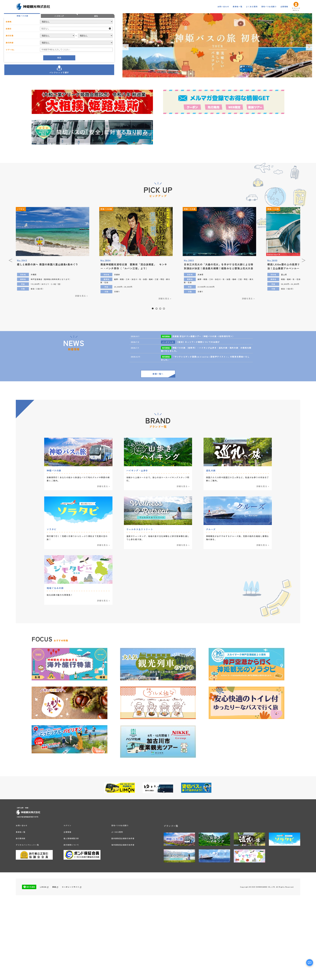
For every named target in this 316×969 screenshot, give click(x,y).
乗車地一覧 (237, 6)
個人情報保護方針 (71, 838)
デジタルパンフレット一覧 (27, 845)
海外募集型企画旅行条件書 (122, 845)
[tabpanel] (136, 255)
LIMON (43, 887)
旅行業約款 (20, 838)
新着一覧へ (158, 373)
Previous (125, 47)
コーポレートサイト (70, 887)
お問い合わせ (223, 6)
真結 (54, 887)
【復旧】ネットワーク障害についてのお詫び (198, 341)
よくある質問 (252, 6)
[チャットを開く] (309, 962)
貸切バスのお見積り (120, 825)
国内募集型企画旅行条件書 (122, 838)
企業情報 (284, 6)
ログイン (67, 825)
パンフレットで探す (59, 72)
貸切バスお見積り (269, 6)
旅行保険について (71, 845)
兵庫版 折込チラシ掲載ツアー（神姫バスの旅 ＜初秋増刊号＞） (203, 336)
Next (309, 47)
